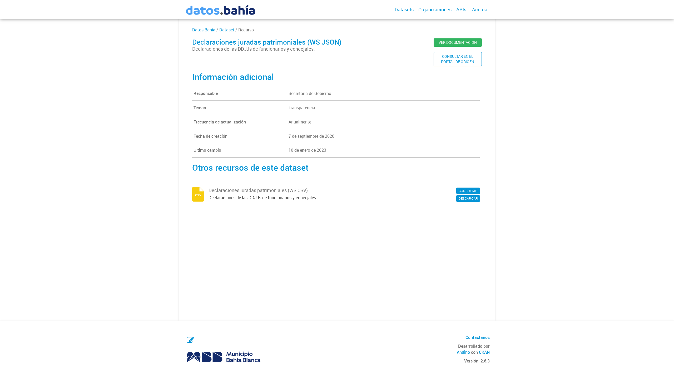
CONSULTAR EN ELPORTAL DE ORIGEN (457, 59)
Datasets (404, 9)
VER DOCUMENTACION (458, 42)
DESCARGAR (468, 198)
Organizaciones (435, 9)
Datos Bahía (203, 30)
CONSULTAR (468, 190)
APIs (461, 9)
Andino (463, 352)
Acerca (479, 9)
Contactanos (477, 337)
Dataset (226, 30)
